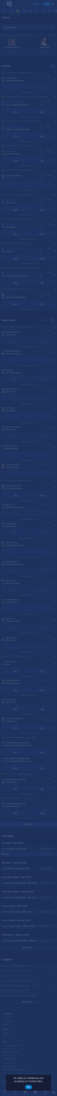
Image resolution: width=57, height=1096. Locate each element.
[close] (53, 4)
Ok (28, 1087)
